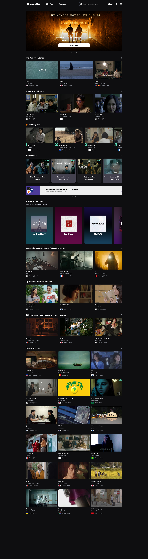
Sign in (110, 4)
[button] (71, 52)
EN (117, 4)
